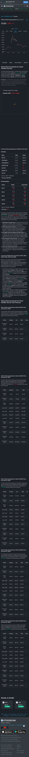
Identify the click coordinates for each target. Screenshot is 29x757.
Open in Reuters (22, 715)
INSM (19, 702)
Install (25, 2)
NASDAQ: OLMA (8, 16)
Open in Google (12, 714)
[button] (2, 6)
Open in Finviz (20, 714)
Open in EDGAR (14, 715)
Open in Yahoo (4, 714)
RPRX (6, 702)
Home (2, 16)
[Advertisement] (14, 57)
